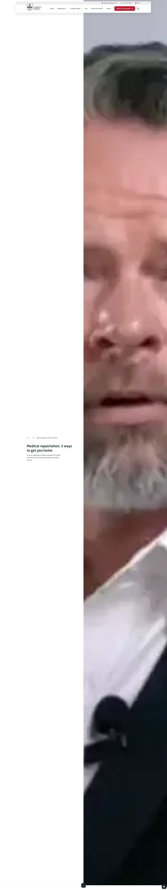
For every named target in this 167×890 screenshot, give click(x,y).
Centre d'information (97, 8)
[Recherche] (138, 8)
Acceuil (52, 8)
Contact (108, 8)
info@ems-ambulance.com (110, 3)
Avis (86, 8)
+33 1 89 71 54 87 (127, 3)
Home (28, 437)
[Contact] (164, 886)
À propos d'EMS (75, 8)
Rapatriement (61, 8)
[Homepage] (34, 7)
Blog (33, 437)
